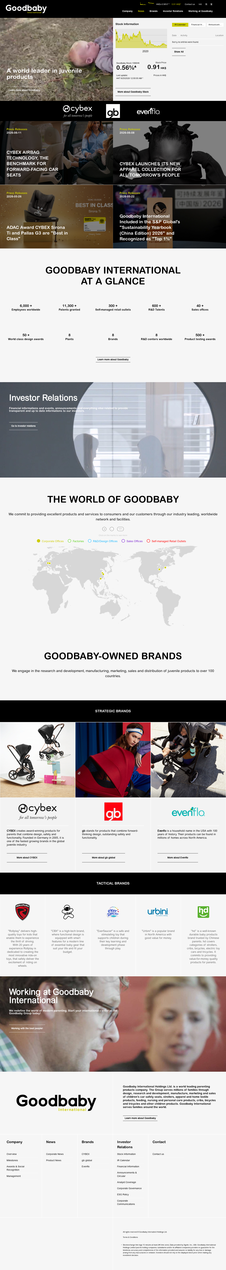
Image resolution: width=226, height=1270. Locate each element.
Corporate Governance (129, 1188)
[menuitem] (127, 11)
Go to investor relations (23, 426)
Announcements (216, 25)
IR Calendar (123, 1160)
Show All (178, 51)
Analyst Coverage (126, 1182)
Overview (12, 1154)
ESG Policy (123, 1194)
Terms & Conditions (130, 1237)
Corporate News (55, 1154)
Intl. (200, 4)
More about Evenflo (177, 857)
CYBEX (85, 1154)
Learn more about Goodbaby (24, 90)
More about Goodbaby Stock (133, 91)
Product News (53, 1160)
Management (14, 1176)
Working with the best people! (27, 1028)
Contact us (190, 4)
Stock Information (126, 1154)
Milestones (12, 1160)
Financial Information (198, 25)
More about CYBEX (27, 857)
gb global (87, 1160)
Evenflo (86, 1166)
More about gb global (103, 857)
